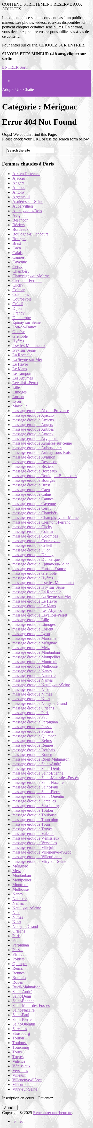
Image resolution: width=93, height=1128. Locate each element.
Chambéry (20, 271)
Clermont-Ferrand (27, 280)
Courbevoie (22, 299)
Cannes (18, 257)
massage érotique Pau (30, 717)
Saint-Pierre (22, 1019)
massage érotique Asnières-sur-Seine (42, 443)
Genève (18, 331)
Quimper (19, 963)
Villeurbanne (22, 1084)
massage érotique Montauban (36, 652)
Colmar (18, 290)
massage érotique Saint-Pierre (36, 792)
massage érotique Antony (32, 434)
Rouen (17, 982)
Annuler (10, 1108)
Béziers (18, 225)
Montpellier (21, 880)
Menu (7, 72)
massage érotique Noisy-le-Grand (39, 703)
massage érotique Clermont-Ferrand (41, 522)
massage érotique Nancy (32, 671)
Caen (16, 248)
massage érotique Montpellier (36, 657)
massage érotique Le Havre (34, 601)
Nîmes (17, 917)
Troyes (18, 1056)
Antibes (18, 187)
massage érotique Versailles (34, 843)
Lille (16, 387)
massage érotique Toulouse (34, 815)
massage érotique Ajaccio (33, 415)
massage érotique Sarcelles (34, 801)
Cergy (17, 266)
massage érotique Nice (30, 689)
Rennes (18, 973)
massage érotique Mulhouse (35, 666)
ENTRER (10, 67)
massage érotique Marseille (34, 638)
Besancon (20, 220)
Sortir (24, 67)
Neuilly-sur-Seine (26, 908)
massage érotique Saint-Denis (36, 768)
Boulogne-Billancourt (30, 234)
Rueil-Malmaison (26, 987)
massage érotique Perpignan (35, 722)
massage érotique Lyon (31, 634)
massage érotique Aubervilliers (37, 448)
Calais (17, 252)
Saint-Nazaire (23, 1010)
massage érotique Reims (32, 740)
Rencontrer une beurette (52, 1112)
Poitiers (18, 959)
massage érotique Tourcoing (35, 819)
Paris (16, 936)
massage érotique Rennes (32, 745)
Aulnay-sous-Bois (27, 211)
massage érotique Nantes (32, 680)
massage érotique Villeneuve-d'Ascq (42, 852)
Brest (16, 243)
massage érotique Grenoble (34, 573)
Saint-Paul (20, 1015)
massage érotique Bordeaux (34, 471)
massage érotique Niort (31, 699)
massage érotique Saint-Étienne (37, 773)
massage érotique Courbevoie (36, 541)
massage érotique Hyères (32, 578)
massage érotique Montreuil (34, 661)
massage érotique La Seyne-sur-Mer (41, 596)
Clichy (17, 285)
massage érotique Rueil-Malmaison (40, 759)
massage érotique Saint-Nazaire (38, 782)
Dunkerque (21, 317)
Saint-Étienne (23, 1001)
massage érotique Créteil (32, 545)
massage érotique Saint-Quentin (38, 796)
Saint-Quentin (23, 1024)
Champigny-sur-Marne (31, 276)
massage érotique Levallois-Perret (39, 615)
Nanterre (19, 898)
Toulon (18, 1038)
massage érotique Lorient (32, 629)
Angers (18, 183)
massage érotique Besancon (34, 462)
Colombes (20, 294)
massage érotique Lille (30, 620)
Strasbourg (21, 1033)
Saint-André (22, 991)
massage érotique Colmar (32, 531)
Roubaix (19, 977)
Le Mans (19, 369)
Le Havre (20, 364)
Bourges (19, 238)
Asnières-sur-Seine (27, 201)
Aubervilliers (23, 206)
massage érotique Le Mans (34, 606)
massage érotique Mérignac (34, 643)
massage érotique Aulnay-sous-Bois (41, 452)
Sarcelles (19, 1029)
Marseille (19, 406)
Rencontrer (21, 94)
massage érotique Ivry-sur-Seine (38, 587)
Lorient (18, 397)
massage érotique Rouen (32, 754)
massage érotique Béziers (32, 466)
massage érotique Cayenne (34, 503)
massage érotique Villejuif (33, 847)
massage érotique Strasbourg (35, 805)
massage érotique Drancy (32, 555)
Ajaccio (18, 178)
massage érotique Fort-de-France (39, 568)
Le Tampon (21, 373)
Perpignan (20, 945)
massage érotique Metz (31, 647)
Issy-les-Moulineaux (28, 345)
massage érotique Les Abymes (37, 610)
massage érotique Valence (33, 833)
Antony (18, 192)
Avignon (19, 215)
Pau (15, 940)
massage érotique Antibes (33, 429)
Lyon (16, 401)
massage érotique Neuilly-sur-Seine (41, 685)
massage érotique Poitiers (32, 731)
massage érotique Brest (31, 485)
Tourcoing (20, 1047)
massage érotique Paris (30, 713)
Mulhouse (20, 889)
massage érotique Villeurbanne (37, 857)
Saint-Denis (22, 996)
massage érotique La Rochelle (36, 592)
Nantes (18, 903)
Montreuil (20, 884)
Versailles (20, 1070)
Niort (16, 922)
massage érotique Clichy (32, 527)
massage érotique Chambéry (35, 513)
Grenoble (20, 336)
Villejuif (19, 1075)
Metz (16, 871)
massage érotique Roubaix (33, 750)
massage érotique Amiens (33, 420)
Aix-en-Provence (26, 173)
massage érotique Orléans (33, 708)
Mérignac (20, 866)
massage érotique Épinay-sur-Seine (40, 564)
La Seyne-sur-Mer (27, 359)
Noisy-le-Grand (25, 926)
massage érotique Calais (31, 494)
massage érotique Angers (32, 424)
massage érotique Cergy (31, 508)
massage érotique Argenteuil (35, 438)
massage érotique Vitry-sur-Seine (39, 861)
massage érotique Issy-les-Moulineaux (43, 582)
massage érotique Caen (31, 489)
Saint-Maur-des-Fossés (31, 1005)
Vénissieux (21, 1066)
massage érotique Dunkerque (36, 559)
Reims (17, 968)
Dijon (17, 308)
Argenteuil (21, 197)
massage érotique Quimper (34, 736)
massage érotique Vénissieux (35, 838)
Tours (17, 1052)
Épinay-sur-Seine (26, 322)
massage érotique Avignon (33, 457)
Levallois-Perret (25, 383)
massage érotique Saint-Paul (35, 787)
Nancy (17, 894)
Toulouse (19, 1042)
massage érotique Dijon (31, 550)
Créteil (17, 304)
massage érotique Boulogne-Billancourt (44, 476)
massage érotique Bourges (33, 480)
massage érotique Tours (31, 824)
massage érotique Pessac (32, 726)
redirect (18, 1121)
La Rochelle (22, 355)
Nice (16, 912)
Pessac (17, 950)
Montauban (21, 875)
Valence (18, 1061)
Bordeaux (20, 229)
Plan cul (19, 954)
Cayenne (19, 262)
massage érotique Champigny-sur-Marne (45, 517)
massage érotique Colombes (35, 536)
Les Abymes (22, 378)
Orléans (18, 931)
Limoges (19, 392)
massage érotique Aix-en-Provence (40, 410)
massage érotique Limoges (34, 624)
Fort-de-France (24, 327)
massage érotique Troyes (32, 829)
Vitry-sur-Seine (24, 1089)
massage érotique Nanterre (34, 675)
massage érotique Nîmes (32, 694)
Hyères (18, 341)
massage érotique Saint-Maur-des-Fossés (45, 778)
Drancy (18, 313)
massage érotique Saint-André (36, 764)
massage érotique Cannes (32, 499)
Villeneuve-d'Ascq (27, 1080)
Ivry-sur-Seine (24, 350)
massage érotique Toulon (32, 810)
